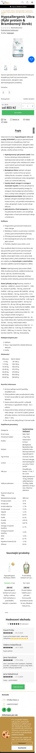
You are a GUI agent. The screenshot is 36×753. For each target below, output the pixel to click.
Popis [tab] (18, 130)
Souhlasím (22, 748)
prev (2, 572)
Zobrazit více (18, 687)
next (34, 572)
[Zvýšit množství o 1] (32, 106)
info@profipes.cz (13, 700)
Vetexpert (10, 33)
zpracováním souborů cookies (22, 733)
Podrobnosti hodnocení (9, 30)
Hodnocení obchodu (18, 619)
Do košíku (18, 113)
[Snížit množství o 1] (23, 106)
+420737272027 (12, 704)
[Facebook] (4, 710)
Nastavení (22, 743)
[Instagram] (9, 710)
